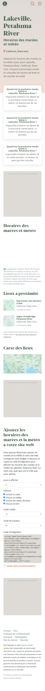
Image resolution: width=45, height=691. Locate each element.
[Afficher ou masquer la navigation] (40, 4)
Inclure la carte (13, 494)
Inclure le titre (12, 503)
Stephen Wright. (27, 645)
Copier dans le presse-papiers (21, 565)
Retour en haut (38, 684)
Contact (7, 630)
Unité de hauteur (11, 520)
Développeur (21, 637)
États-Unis (23, 51)
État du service (10, 640)
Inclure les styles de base (18, 500)
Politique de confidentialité (16, 633)
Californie (11, 51)
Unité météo (9, 509)
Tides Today (5, 4)
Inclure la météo (14, 497)
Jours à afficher (10, 480)
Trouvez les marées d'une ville (32, 3)
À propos (7, 637)
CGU (15, 630)
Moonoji (24, 640)
